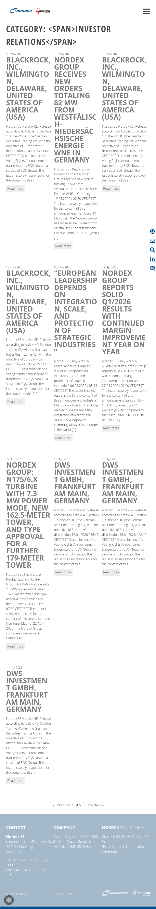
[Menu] (146, 11)
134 (90, 805)
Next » (98, 805)
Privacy (58, 893)
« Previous (60, 805)
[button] (9, 900)
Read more (15, 188)
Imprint (73, 893)
